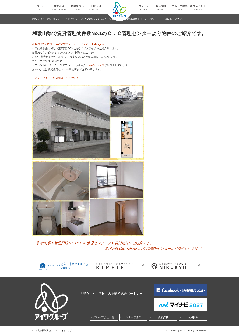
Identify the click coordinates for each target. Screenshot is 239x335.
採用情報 (161, 7)
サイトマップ (65, 330)
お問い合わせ (198, 7)
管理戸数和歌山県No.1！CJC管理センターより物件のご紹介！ (155, 249)
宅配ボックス (96, 65)
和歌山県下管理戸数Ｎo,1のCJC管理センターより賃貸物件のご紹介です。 (92, 243)
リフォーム (143, 7)
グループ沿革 (133, 317)
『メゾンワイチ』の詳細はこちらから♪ (55, 77)
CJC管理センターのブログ (72, 44)
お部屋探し (77, 7)
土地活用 (96, 7)
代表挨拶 (163, 317)
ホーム (41, 7)
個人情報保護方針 (44, 330)
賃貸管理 (59, 7)
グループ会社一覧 (103, 317)
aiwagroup (99, 44)
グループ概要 (180, 7)
